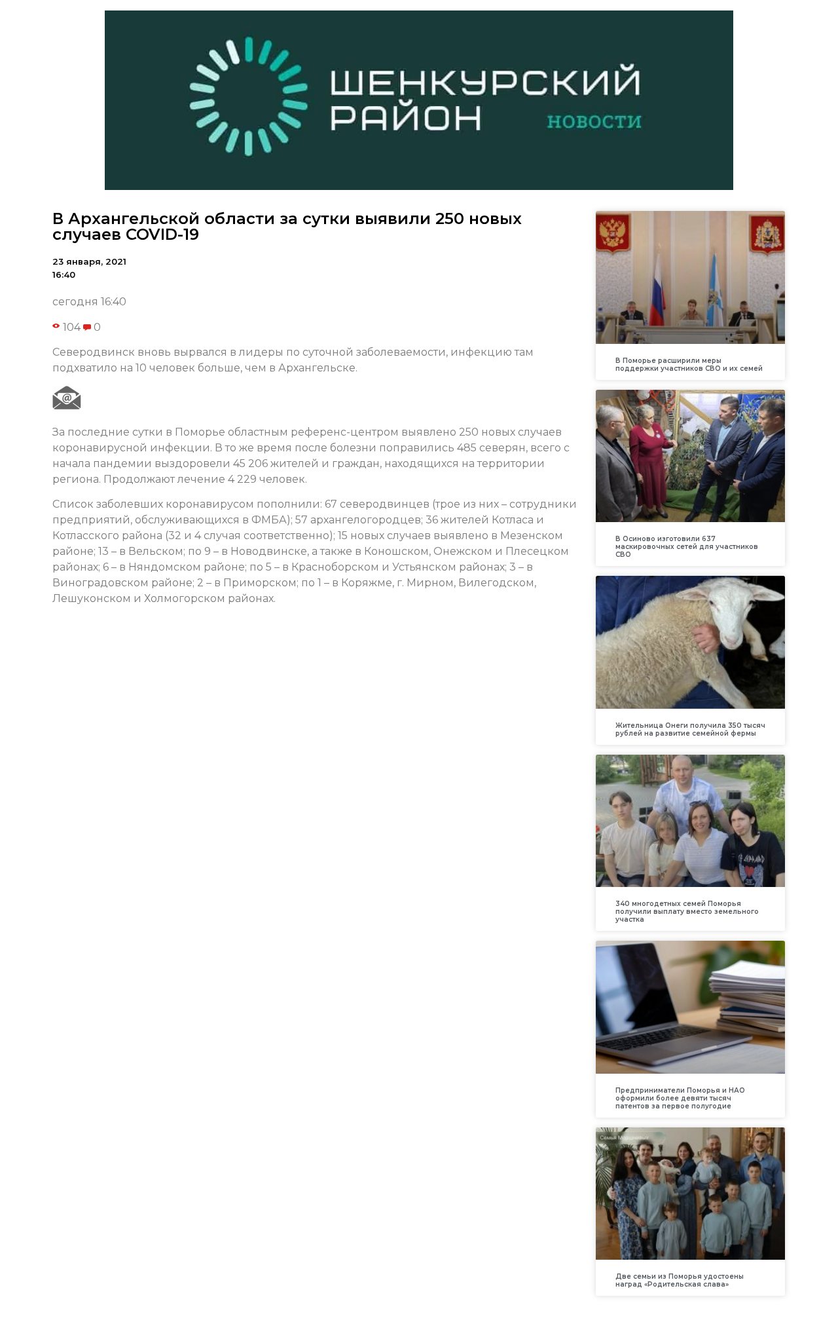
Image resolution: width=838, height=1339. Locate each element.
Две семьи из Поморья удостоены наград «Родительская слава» (679, 1280)
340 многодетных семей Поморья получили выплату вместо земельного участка (687, 911)
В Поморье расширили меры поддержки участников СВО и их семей (689, 364)
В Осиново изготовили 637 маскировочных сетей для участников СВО (686, 547)
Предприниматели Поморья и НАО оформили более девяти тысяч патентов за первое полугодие (680, 1098)
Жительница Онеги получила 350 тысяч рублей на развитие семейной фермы (690, 729)
